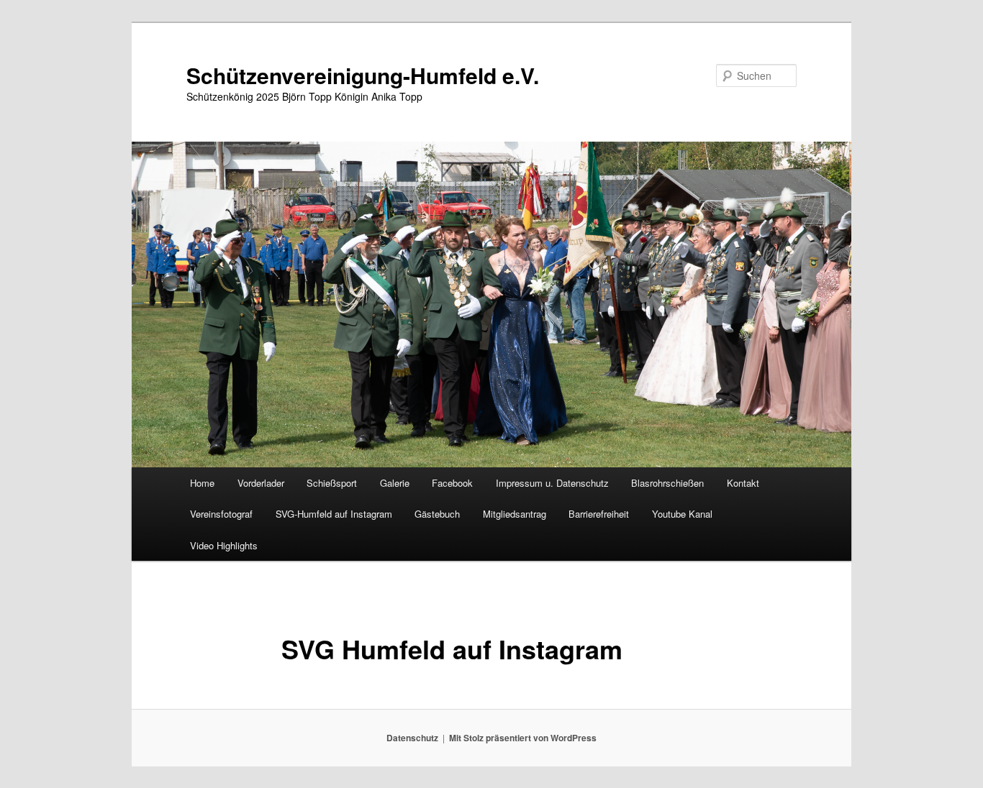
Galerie (394, 483)
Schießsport (332, 483)
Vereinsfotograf (221, 514)
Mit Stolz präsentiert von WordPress (523, 737)
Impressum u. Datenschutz (552, 483)
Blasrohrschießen (667, 483)
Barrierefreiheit (598, 514)
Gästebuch (437, 514)
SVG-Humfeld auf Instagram (334, 514)
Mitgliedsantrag (514, 514)
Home (202, 483)
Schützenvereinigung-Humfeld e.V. (362, 75)
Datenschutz (412, 737)
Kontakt (743, 483)
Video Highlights (224, 545)
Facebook (452, 483)
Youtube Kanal (682, 514)
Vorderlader (260, 483)
